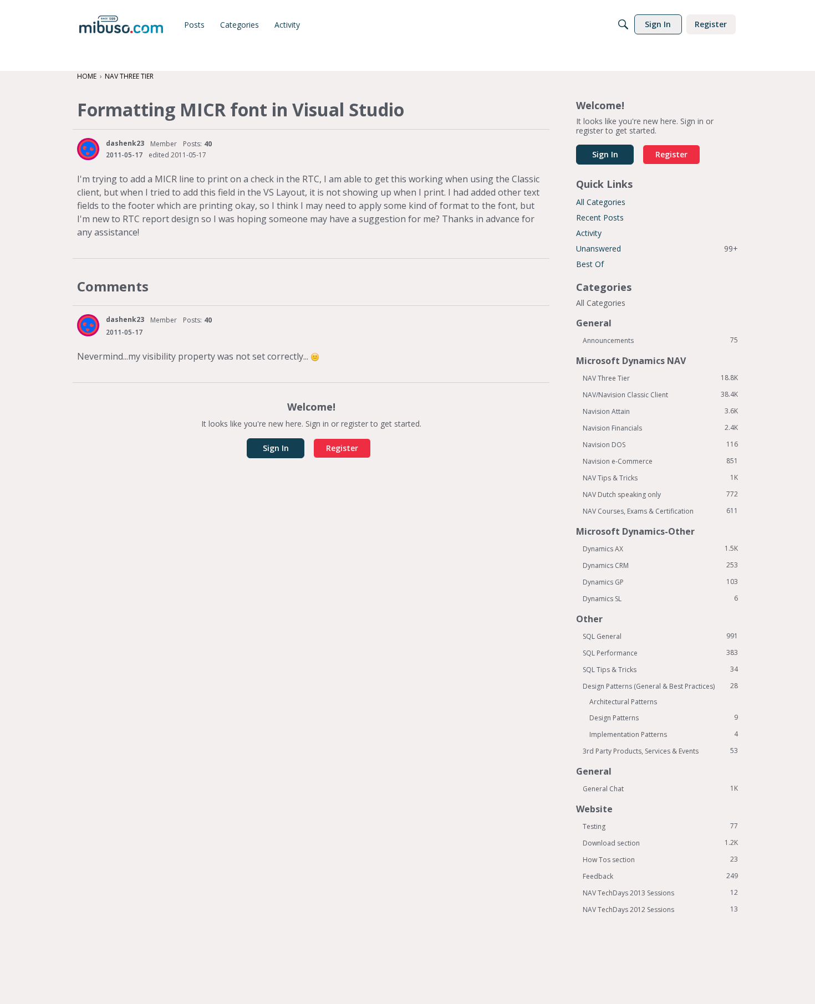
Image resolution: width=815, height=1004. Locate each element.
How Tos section (660, 859)
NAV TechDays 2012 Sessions (660, 909)
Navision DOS (660, 444)
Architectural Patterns (623, 702)
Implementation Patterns (663, 734)
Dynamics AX (660, 549)
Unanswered (657, 248)
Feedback (660, 876)
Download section (660, 843)
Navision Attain (660, 411)
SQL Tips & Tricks (660, 669)
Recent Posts (600, 217)
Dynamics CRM (660, 565)
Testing (660, 826)
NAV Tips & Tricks (660, 478)
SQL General (660, 636)
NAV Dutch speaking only (660, 494)
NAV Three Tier (660, 378)
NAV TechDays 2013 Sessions (660, 893)
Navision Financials (660, 428)
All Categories (600, 202)
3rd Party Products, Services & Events (660, 751)
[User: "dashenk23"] (88, 149)
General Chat (660, 788)
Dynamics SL (660, 598)
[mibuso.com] (121, 24)
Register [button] (342, 448)
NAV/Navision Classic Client (660, 394)
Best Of (590, 264)
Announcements (660, 340)
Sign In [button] (276, 448)
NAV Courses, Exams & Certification (660, 511)
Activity (589, 233)
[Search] (623, 24)
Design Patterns (663, 718)
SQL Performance (660, 653)
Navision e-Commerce (660, 461)
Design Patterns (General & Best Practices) (660, 686)
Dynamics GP (660, 582)
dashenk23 (125, 143)
